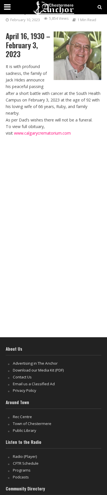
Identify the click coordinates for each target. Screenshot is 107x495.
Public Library (24, 430)
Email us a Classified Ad (34, 383)
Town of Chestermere (32, 423)
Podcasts (21, 477)
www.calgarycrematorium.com (42, 133)
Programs (22, 470)
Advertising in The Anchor (35, 363)
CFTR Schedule (26, 463)
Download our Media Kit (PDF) (38, 370)
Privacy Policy (24, 390)
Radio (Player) (25, 456)
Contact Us (22, 377)
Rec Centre (22, 416)
